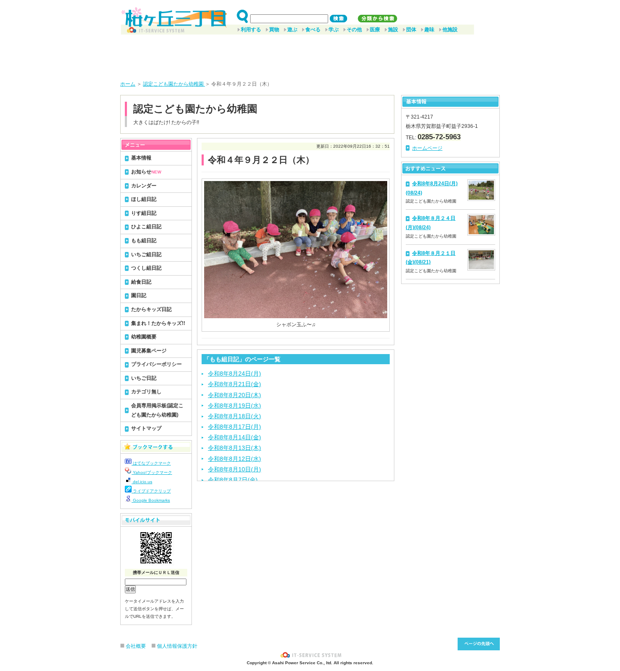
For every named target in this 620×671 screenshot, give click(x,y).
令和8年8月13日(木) (234, 447)
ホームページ (427, 148)
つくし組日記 (146, 268)
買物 (274, 29)
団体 (411, 29)
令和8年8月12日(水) (234, 458)
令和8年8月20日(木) (234, 395)
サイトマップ (146, 428)
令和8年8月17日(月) (234, 426)
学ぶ (334, 29)
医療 (375, 29)
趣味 (429, 29)
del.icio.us (142, 481)
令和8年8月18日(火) (234, 416)
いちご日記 (143, 378)
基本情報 (141, 158)
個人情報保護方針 (177, 646)
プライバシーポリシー (156, 364)
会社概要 (136, 646)
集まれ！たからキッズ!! (158, 323)
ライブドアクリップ (151, 491)
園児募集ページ (149, 351)
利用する (251, 29)
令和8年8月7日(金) (233, 479)
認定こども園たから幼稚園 (174, 84)
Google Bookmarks (151, 500)
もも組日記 (143, 241)
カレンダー (143, 186)
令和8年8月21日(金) (234, 384)
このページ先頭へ (479, 644)
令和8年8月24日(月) (234, 373)
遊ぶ (292, 29)
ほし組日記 (143, 199)
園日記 (138, 295)
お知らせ (146, 172)
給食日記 (141, 282)
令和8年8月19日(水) (234, 405)
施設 (393, 29)
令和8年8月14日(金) (234, 437)
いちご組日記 (146, 254)
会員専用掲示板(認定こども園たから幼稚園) (157, 410)
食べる (313, 29)
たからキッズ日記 (151, 309)
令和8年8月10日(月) (234, 469)
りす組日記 (143, 213)
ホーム (127, 84)
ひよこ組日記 (146, 227)
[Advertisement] (310, 54)
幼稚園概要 (143, 337)
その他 (354, 29)
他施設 (450, 29)
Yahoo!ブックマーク (152, 472)
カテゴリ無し (146, 392)
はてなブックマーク (151, 463)
